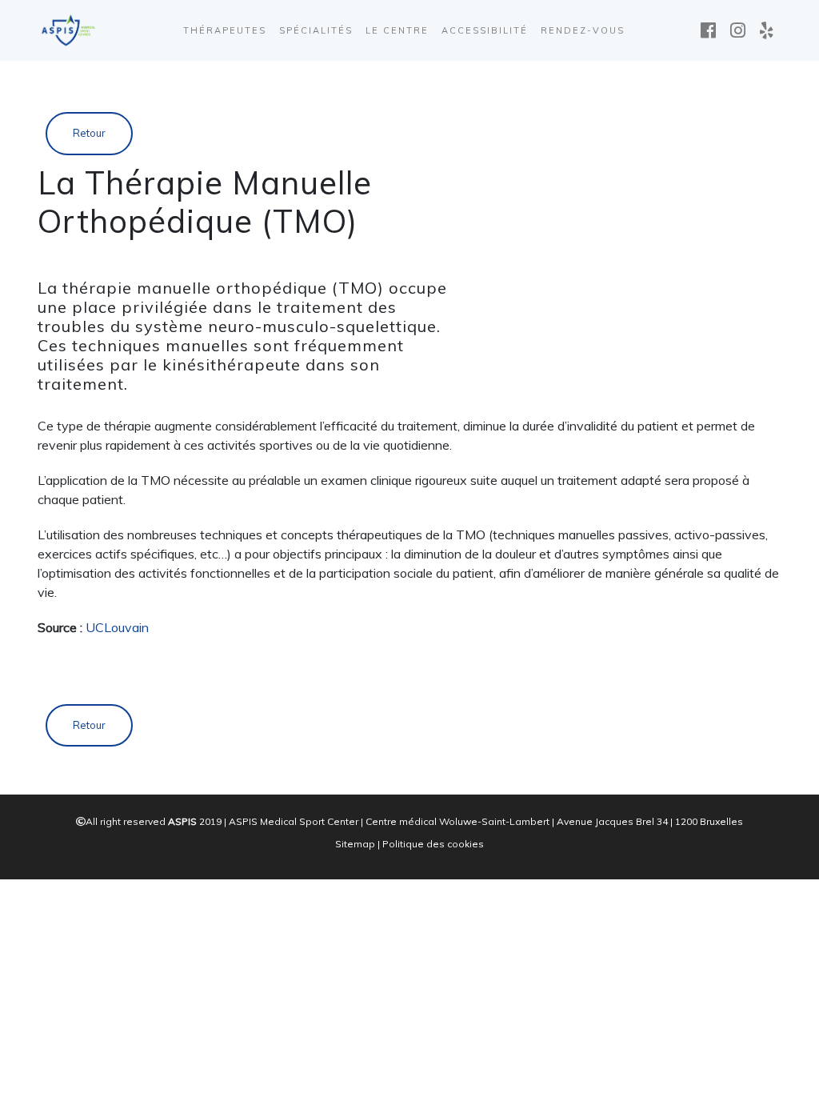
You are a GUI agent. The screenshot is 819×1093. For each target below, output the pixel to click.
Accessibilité (484, 30)
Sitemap (355, 844)
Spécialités (316, 30)
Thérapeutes (224, 30)
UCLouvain (117, 627)
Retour (89, 132)
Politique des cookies (433, 844)
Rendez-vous (583, 30)
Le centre (397, 30)
